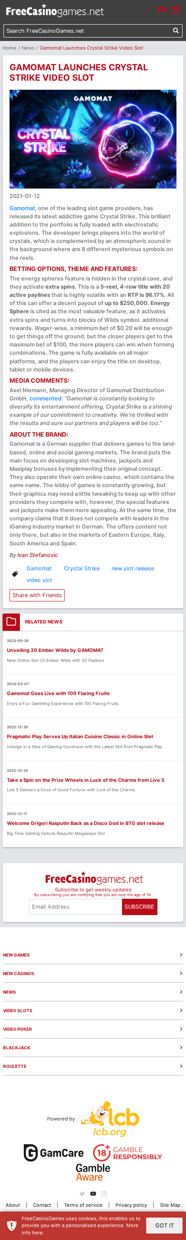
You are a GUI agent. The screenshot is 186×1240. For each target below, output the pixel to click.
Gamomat (22, 208)
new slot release (133, 568)
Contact (42, 1205)
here (37, 1233)
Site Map (170, 1205)
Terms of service (83, 1205)
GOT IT (164, 1225)
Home (9, 48)
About (13, 1205)
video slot (39, 580)
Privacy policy (131, 1205)
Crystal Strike (81, 568)
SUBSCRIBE (139, 906)
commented (45, 398)
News (28, 48)
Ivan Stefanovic (37, 555)
